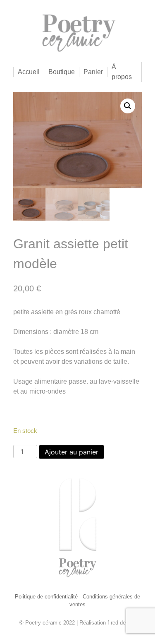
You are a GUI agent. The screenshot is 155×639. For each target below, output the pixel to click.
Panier (93, 71)
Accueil (29, 71)
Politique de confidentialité (46, 596)
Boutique (61, 71)
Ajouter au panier (71, 452)
